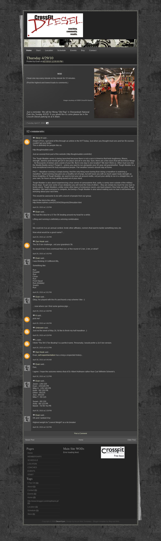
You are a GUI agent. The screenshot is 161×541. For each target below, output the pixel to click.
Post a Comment (80, 433)
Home (29, 50)
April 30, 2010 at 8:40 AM (42, 360)
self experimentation (47, 355)
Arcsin (76, 521)
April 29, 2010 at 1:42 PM (42, 237)
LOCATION (32, 464)
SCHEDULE (33, 460)
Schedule (61, 50)
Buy (83, 50)
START (30, 475)
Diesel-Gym (60, 521)
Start (38, 50)
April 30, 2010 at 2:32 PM (42, 427)
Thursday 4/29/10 (40, 57)
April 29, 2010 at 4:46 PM (42, 323)
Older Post (132, 440)
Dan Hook (40, 241)
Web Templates (86, 521)
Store (30, 514)
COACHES (32, 467)
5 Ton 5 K (32, 483)
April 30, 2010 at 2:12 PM (42, 376)
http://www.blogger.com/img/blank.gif (43, 501)
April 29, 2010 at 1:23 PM (42, 207)
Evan (38, 212)
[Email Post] (47, 123)
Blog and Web (114, 521)
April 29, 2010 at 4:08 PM (42, 311)
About (30, 487)
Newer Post (29, 440)
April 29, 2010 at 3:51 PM (42, 292)
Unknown (40, 328)
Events (73, 50)
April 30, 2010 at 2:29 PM (42, 411)
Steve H (39, 138)
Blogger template (99, 521)
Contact (92, 50)
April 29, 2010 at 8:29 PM (42, 335)
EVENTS (31, 471)
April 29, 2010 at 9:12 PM (42, 348)
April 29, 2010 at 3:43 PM (42, 254)
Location (49, 50)
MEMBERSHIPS (35, 457)
